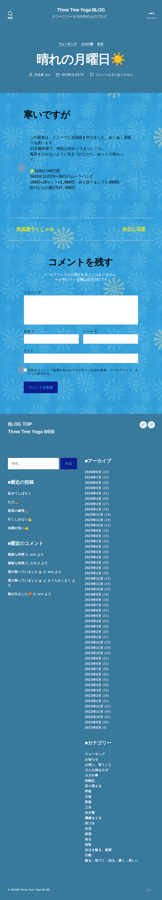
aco (47, 74)
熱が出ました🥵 (20, 594)
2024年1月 (93, 637)
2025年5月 (93, 552)
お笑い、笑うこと (98, 764)
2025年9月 (93, 530)
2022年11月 (94, 711)
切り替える (93, 786)
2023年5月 (93, 679)
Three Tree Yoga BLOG (81, 9)
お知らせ (91, 759)
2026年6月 (93, 482)
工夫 (88, 807)
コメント (32, 292)
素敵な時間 (16, 554)
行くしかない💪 (20, 519)
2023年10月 (94, 653)
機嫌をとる (93, 818)
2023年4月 (93, 685)
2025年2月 (93, 568)
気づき (90, 823)
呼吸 (88, 791)
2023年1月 (93, 701)
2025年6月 (93, 546)
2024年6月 (93, 610)
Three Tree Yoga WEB (31, 431)
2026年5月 (93, 488)
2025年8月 (93, 536)
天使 (88, 796)
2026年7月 (93, 477)
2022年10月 (94, 717)
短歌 (88, 844)
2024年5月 (93, 615)
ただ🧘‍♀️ (13, 502)
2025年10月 (94, 525)
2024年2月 (93, 631)
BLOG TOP (20, 424)
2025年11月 (94, 520)
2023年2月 (93, 695)
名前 (29, 331)
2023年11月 (94, 647)
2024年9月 (93, 594)
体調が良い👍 (18, 528)
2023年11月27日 (72, 74)
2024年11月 (94, 583)
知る (88, 839)
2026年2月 (93, 504)
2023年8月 (93, 663)
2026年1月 (93, 509)
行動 (88, 855)
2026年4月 (93, 493)
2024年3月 (93, 626)
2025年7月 (93, 541)
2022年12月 (94, 706)
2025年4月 (93, 557)
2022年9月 (93, 722)
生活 (100, 44)
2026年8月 (93, 472)
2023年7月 (93, 669)
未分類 (90, 812)
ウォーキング (68, 44)
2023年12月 (94, 642)
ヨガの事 (87, 44)
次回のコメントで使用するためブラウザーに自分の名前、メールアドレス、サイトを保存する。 (83, 371)
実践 (88, 802)
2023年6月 (93, 674)
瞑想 (88, 834)
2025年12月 (94, 514)
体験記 (90, 780)
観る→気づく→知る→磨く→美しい (112, 860)
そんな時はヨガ (96, 770)
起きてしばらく (19, 493)
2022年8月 (93, 727)
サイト (29, 350)
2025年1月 (93, 573)
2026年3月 (93, 498)
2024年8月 (93, 599)
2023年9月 (93, 658)
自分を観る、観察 (98, 849)
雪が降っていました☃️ (25, 571)
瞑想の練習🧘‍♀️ (18, 510)
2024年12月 (94, 578)
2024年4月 (93, 621)
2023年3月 (93, 690)
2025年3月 (93, 562)
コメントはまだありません (114, 74)
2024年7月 (93, 605)
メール (90, 331)
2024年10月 (94, 589)
